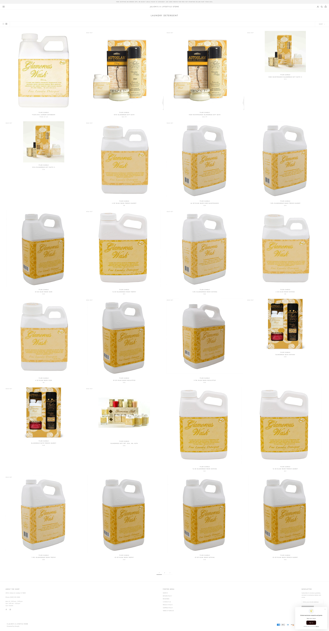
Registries (166, 599)
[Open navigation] (4, 6)
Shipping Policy (168, 608)
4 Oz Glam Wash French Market (124, 203)
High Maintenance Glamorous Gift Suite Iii (285, 77)
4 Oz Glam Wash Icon (43, 380)
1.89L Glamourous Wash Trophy (44, 557)
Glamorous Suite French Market (43, 443)
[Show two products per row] (3, 24)
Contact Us (167, 602)
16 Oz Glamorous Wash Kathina (205, 469)
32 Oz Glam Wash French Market (285, 557)
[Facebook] (6, 609)
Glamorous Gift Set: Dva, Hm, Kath (124, 443)
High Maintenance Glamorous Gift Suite (205, 115)
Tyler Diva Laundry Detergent (43, 115)
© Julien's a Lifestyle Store (17, 624)
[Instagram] (10, 609)
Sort (321, 24)
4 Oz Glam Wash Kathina (285, 292)
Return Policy (167, 596)
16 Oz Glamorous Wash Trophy (124, 292)
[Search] (322, 7)
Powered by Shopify (13, 626)
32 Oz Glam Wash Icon (43, 292)
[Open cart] (325, 7)
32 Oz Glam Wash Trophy (124, 557)
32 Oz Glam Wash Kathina (205, 557)
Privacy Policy (168, 605)
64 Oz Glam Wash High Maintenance (205, 203)
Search (165, 593)
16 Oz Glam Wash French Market (285, 469)
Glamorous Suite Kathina (285, 354)
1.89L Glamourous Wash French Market (285, 203)
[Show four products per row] (6, 24)
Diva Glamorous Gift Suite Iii (43, 167)
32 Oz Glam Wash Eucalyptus (124, 380)
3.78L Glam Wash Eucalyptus (205, 380)
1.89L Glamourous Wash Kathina (204, 292)
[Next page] (170, 573)
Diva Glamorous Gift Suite (124, 115)
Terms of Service (168, 611)
